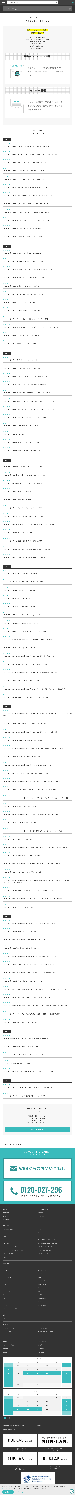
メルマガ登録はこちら (37, 1129)
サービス (5, 1324)
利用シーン (6, 1263)
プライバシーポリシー (8, 1488)
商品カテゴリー (7, 1226)
